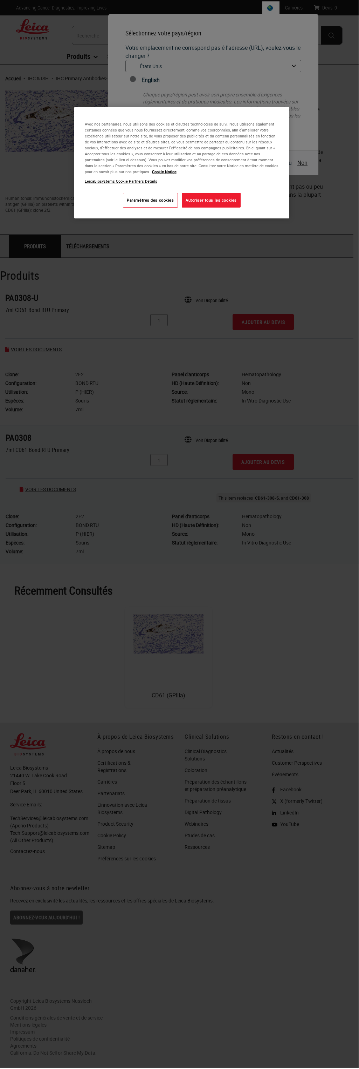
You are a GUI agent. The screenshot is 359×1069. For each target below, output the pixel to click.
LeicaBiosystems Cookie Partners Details (121, 181)
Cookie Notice (164, 171)
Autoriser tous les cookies (211, 200)
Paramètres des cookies (150, 200)
